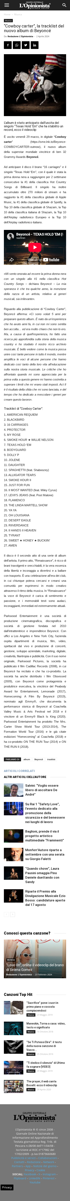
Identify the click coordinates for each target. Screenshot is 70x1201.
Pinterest (48, 1178)
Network (48, 1162)
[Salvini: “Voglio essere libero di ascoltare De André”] (13, 790)
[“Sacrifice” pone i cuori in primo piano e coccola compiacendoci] (13, 1007)
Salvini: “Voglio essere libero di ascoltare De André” (42, 790)
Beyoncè (38, 759)
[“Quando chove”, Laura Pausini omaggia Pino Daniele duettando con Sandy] (13, 873)
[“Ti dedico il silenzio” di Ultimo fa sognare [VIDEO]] (13, 1067)
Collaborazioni (47, 1158)
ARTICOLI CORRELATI (19, 771)
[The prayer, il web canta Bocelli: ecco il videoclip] (13, 1086)
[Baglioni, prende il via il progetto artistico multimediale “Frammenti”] (13, 836)
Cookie (41, 1170)
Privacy (29, 1170)
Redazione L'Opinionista (20, 36)
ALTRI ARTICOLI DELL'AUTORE (25, 777)
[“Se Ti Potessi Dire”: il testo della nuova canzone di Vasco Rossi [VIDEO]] (13, 1047)
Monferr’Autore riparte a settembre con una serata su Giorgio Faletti (44, 854)
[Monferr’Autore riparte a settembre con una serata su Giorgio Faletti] (13, 854)
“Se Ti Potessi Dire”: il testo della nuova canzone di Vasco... (44, 1046)
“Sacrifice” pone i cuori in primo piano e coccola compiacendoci (42, 1006)
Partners (17, 1166)
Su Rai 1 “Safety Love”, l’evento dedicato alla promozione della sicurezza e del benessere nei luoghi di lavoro (45, 813)
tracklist (51, 759)
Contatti (19, 1162)
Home (7, 14)
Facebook (30, 1174)
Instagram (49, 1174)
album (27, 759)
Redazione (34, 1162)
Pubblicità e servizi (23, 1158)
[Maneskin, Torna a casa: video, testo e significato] (13, 1028)
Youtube (35, 1182)
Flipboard (20, 1178)
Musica (18, 14)
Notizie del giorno (44, 1166)
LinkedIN (34, 1178)
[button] (64, 5)
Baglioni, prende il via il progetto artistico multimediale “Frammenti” (44, 835)
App (28, 1166)
